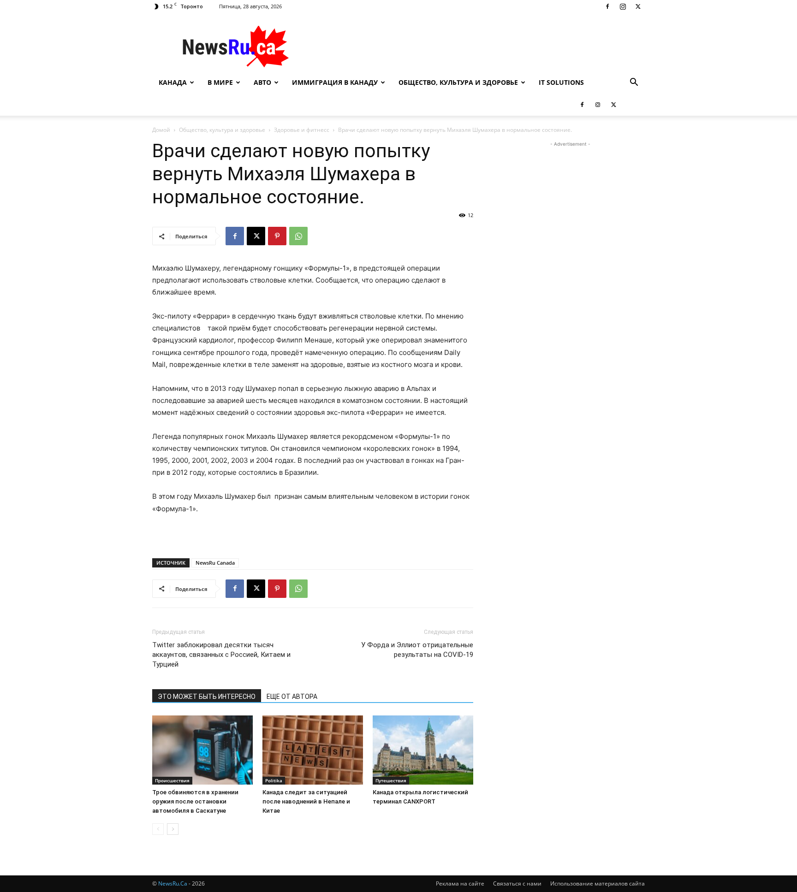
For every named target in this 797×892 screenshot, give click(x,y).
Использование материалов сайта (597, 883)
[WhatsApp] (298, 236)
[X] (638, 6)
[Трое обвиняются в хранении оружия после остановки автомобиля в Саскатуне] (202, 750)
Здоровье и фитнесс (301, 130)
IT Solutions (561, 82)
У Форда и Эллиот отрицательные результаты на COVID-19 (417, 650)
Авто (262, 82)
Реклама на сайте (460, 883)
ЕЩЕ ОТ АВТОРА (292, 696)
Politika (273, 780)
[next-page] (172, 829)
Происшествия (172, 780)
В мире (220, 82)
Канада (173, 82)
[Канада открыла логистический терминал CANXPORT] (423, 750)
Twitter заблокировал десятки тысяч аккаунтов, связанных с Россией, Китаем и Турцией (221, 654)
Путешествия (390, 780)
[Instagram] (623, 6)
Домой (161, 130)
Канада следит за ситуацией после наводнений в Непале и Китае (306, 801)
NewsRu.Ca (172, 883)
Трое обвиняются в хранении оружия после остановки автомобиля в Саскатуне (195, 801)
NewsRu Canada (215, 562)
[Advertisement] (477, 46)
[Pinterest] (277, 236)
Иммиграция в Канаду (335, 82)
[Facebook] (607, 6)
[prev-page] (158, 829)
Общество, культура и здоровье (458, 82)
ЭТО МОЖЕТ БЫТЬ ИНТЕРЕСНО (207, 696)
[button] (634, 83)
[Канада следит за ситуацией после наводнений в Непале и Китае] (312, 750)
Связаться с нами (517, 883)
